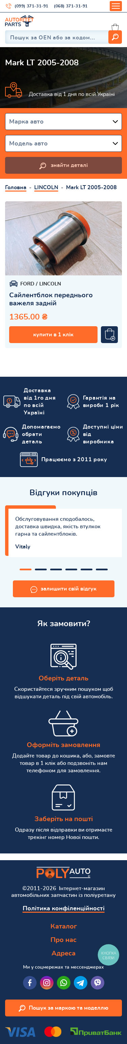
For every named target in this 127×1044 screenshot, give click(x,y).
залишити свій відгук (69, 589)
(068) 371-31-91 (71, 6)
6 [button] (102, 569)
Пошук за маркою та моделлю (68, 1008)
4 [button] (71, 569)
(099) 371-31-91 (31, 6)
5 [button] (86, 569)
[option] (63, 238)
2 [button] (41, 569)
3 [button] (56, 569)
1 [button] (25, 569)
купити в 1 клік (53, 334)
